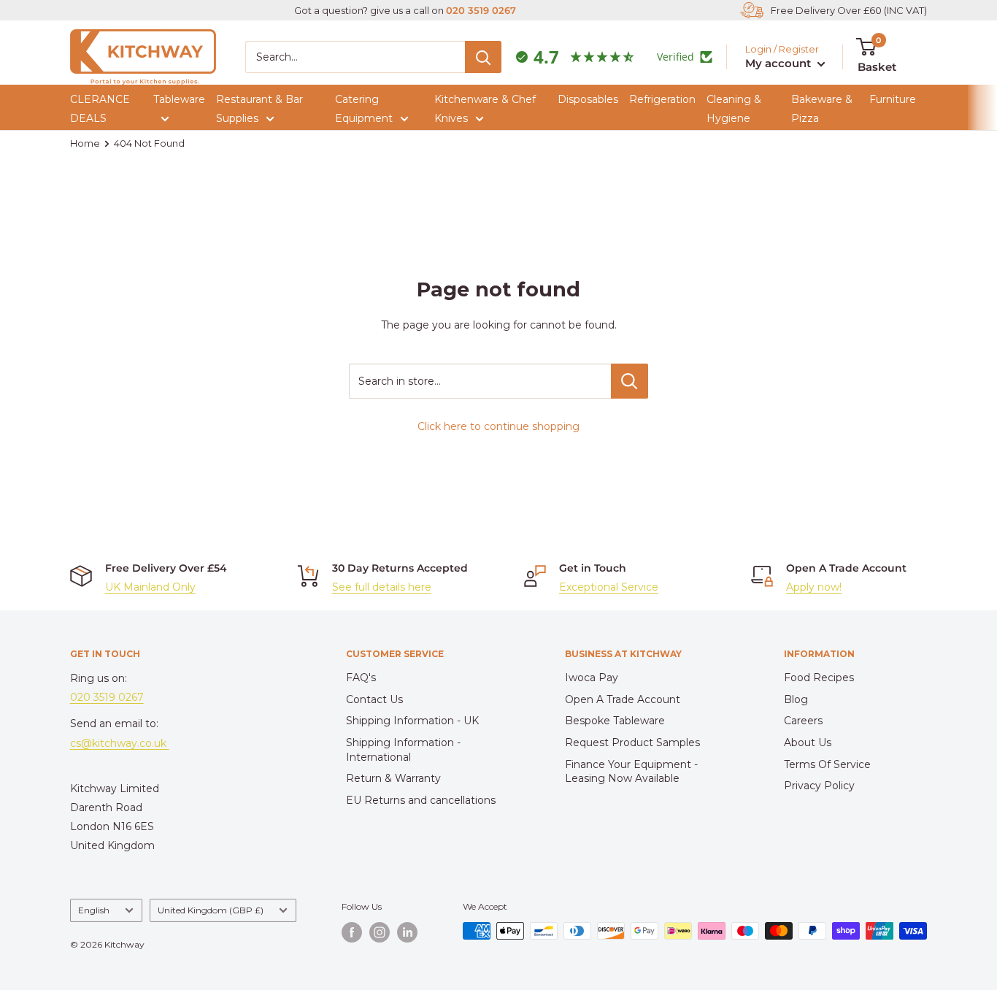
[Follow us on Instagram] (379, 932)
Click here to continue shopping (498, 426)
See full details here (381, 587)
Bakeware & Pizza (821, 109)
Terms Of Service (827, 764)
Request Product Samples (632, 742)
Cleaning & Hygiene (734, 109)
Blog (796, 699)
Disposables (588, 99)
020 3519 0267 (481, 10)
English (93, 910)
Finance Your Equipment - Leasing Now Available (631, 772)
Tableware (179, 99)
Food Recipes (819, 677)
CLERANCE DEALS (100, 109)
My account (779, 63)
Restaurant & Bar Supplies (259, 109)
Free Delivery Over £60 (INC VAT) (849, 10)
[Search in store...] (629, 381)
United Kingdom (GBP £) (210, 910)
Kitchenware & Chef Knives (485, 109)
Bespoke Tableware (615, 720)
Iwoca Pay (591, 677)
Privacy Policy (819, 785)
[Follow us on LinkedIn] (407, 932)
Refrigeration (662, 99)
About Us (807, 742)
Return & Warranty (393, 778)
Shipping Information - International (403, 750)
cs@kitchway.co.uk (119, 743)
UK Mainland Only (150, 587)
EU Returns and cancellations (421, 800)
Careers (803, 720)
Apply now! (814, 587)
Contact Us (374, 699)
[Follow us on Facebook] (352, 932)
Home (85, 143)
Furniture (892, 99)
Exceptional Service (608, 587)
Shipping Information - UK (412, 720)
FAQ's (361, 677)
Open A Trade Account (622, 699)
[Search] (483, 57)
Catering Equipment (364, 109)
